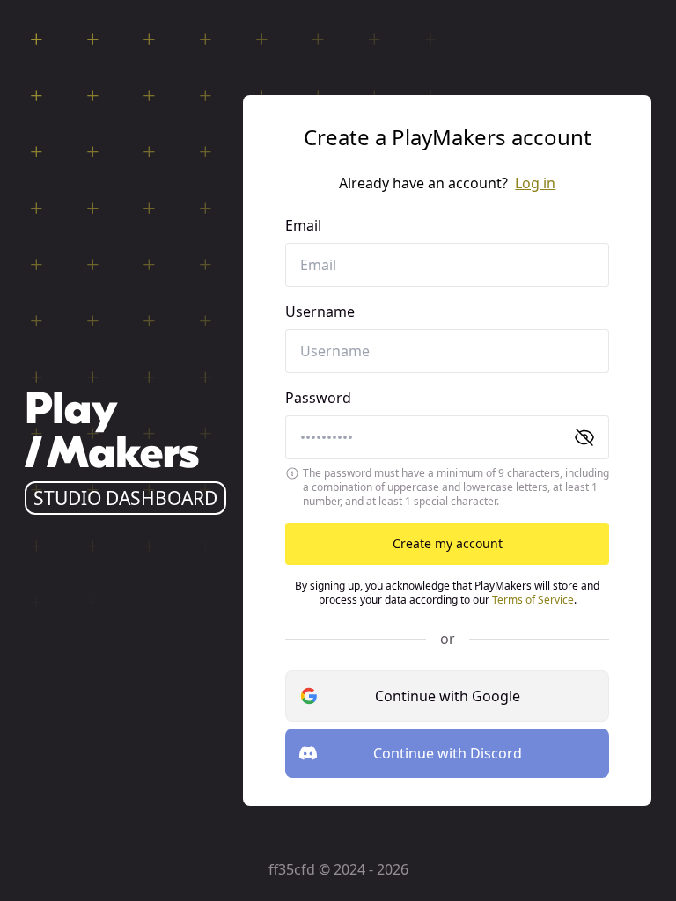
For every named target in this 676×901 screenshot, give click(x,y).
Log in (535, 183)
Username (320, 311)
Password (318, 397)
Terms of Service (533, 599)
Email (303, 225)
